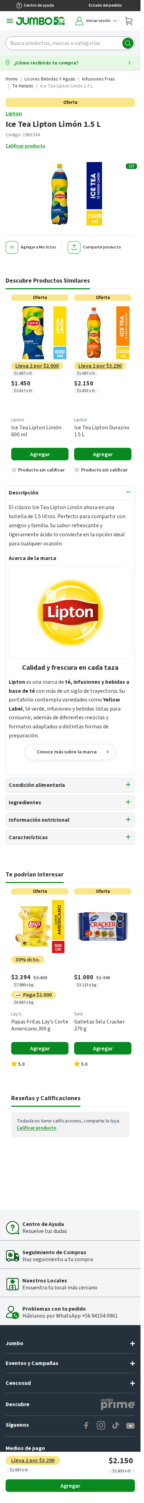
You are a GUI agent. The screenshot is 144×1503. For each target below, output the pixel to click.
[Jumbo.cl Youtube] (130, 1426)
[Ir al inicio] (40, 21)
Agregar (70, 1486)
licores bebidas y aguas (49, 79)
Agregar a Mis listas (38, 247)
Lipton (14, 113)
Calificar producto (25, 146)
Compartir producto (102, 247)
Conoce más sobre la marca (67, 752)
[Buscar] (128, 43)
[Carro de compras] (128, 21)
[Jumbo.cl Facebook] (86, 1426)
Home (12, 79)
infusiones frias (98, 79)
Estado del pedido (105, 5)
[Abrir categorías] (10, 21)
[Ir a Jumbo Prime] (118, 1404)
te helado (23, 86)
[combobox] (70, 43)
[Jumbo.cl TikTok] (115, 1426)
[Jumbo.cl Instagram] (101, 1426)
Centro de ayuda (39, 5)
